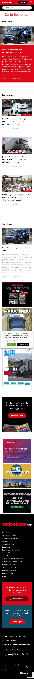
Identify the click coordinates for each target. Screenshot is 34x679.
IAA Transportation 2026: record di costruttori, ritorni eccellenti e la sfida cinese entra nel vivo (16, 197)
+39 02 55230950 (10, 640)
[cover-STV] (17, 367)
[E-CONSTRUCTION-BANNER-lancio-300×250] (17, 476)
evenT (4, 576)
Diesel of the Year (8, 565)
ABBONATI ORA (17, 415)
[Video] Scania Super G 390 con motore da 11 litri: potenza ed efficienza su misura (15, 159)
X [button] (29, 333)
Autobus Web (7, 541)
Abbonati (23, 2)
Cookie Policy (12, 341)
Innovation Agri (7, 573)
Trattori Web (7, 553)
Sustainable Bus (8, 544)
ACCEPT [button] (11, 344)
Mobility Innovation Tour (11, 570)
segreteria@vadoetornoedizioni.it (17, 644)
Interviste (16, 128)
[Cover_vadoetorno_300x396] (17, 327)
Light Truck (17, 78)
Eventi (15, 204)
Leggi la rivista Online (17, 599)
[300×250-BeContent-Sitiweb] (17, 451)
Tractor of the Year (9, 567)
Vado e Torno (7, 532)
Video (19, 166)
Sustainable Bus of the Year (12, 562)
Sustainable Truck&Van (10, 538)
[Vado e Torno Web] (8, 2)
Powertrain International (11, 550)
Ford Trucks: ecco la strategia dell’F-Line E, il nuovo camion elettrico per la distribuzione (14, 121)
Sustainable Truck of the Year (12, 559)
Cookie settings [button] (23, 344)
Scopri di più (17, 622)
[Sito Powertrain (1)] (17, 501)
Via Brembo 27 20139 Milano (14, 636)
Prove (15, 166)
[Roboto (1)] (17, 294)
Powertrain (6, 547)
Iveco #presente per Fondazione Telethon (12, 50)
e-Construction (7, 556)
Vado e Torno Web (9, 535)
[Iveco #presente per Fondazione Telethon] (17, 35)
